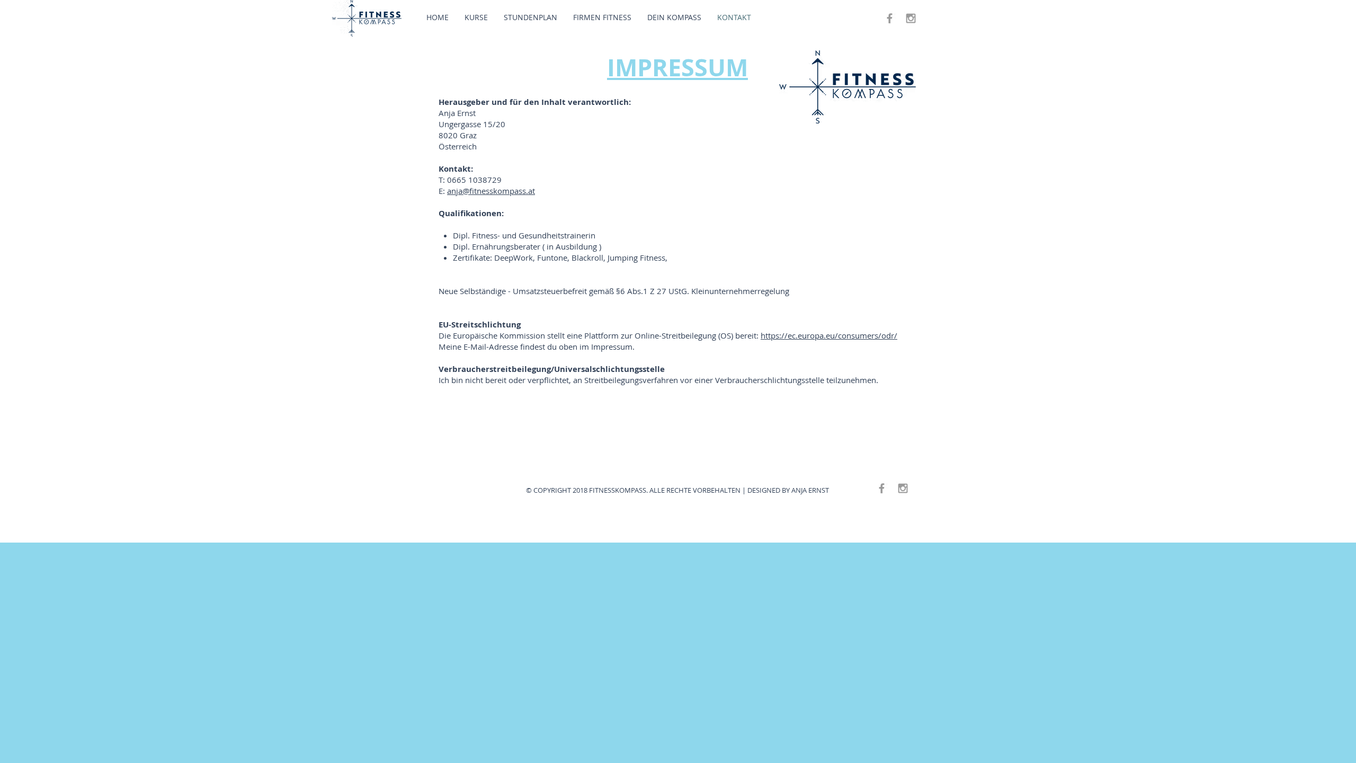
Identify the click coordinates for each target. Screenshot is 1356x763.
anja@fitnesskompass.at (491, 190)
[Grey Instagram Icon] (910, 18)
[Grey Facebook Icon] (889, 18)
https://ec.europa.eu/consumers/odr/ (829, 335)
